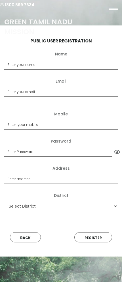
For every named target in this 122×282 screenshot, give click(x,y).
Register (93, 237)
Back (25, 237)
